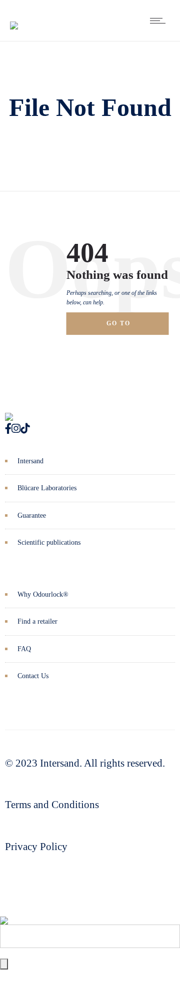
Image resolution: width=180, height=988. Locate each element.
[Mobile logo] (4, 913)
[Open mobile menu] (160, 20)
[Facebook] (8, 429)
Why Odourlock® (43, 594)
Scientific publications (49, 542)
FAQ (24, 649)
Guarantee (32, 515)
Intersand (31, 461)
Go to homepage (127, 327)
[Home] (14, 18)
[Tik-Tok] (25, 429)
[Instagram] (16, 429)
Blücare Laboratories (47, 488)
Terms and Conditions (52, 805)
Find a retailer (38, 621)
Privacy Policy (36, 847)
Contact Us (33, 676)
